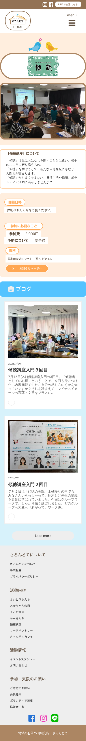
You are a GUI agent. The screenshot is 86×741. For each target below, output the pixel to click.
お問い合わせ (18, 665)
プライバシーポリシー (24, 577)
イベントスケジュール (24, 659)
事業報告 (15, 570)
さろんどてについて (23, 564)
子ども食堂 (17, 612)
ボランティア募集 (21, 701)
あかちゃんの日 (20, 606)
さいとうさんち (20, 599)
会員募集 (15, 694)
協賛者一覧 (17, 707)
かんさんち (17, 618)
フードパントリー (21, 631)
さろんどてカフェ (21, 637)
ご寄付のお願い (20, 688)
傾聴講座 (15, 624)
